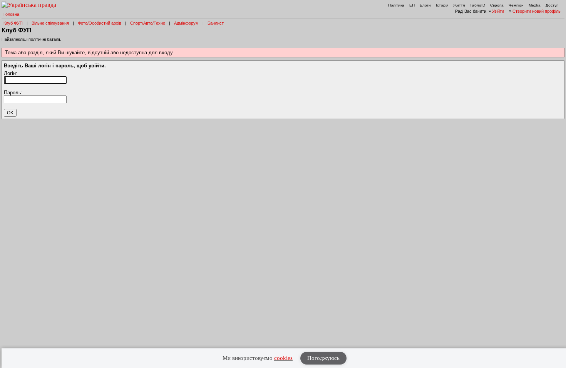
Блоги (425, 5)
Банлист (216, 23)
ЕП (412, 5)
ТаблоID (477, 5)
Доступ (552, 5)
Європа (497, 5)
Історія (442, 5)
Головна (11, 14)
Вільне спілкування (50, 23)
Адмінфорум (186, 23)
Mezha (535, 5)
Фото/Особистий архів (99, 23)
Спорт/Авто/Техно (147, 23)
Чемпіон (516, 5)
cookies (283, 358)
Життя (459, 5)
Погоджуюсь (323, 358)
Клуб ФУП (13, 23)
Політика (396, 5)
